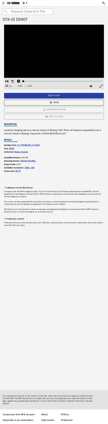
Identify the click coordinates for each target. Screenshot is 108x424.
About (44, 414)
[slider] (92, 75)
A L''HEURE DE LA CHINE (28, 145)
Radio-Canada (21, 152)
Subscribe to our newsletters (18, 420)
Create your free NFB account (18, 414)
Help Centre (47, 420)
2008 (11, 149)
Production (67, 420)
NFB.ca (65, 414)
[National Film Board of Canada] (13, 3)
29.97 (18, 171)
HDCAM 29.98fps (28, 161)
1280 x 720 (30, 168)
